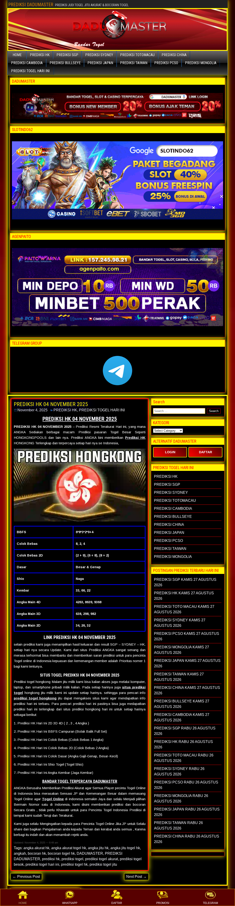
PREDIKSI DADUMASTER (30, 4)
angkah (20, 853)
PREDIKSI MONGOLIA (200, 63)
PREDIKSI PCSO (166, 63)
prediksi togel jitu (103, 864)
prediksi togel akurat (101, 859)
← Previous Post (26, 877)
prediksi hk (51, 859)
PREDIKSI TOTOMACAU (137, 55)
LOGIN (170, 452)
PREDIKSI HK (40, 55)
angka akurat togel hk (68, 848)
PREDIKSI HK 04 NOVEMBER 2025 (51, 404)
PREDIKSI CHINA (174, 55)
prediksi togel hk (74, 864)
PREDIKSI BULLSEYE (65, 63)
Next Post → (136, 877)
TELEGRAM (210, 903)
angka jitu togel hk (125, 848)
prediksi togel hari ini (42, 864)
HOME (23, 903)
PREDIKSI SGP (67, 55)
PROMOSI (162, 903)
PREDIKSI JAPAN (100, 63)
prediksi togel (72, 859)
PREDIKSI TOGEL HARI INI (30, 71)
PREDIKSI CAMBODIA (27, 63)
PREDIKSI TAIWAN (133, 63)
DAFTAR (116, 903)
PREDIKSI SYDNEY (99, 55)
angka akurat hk (36, 848)
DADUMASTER (90, 853)
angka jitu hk (98, 848)
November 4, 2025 (32, 410)
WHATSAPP (69, 903)
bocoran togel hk (61, 853)
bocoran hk (37, 853)
